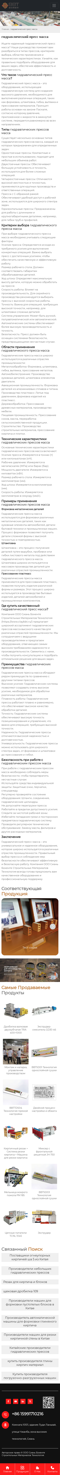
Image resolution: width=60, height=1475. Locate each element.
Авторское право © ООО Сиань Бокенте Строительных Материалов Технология (23, 1454)
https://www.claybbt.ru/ (17, 621)
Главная (5, 29)
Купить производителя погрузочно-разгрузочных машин (30, 1376)
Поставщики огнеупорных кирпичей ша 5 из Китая (30, 1257)
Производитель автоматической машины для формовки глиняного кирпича (30, 1321)
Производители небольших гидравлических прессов (30, 1270)
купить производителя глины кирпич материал (30, 1363)
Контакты (52, 1469)
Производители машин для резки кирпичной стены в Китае (30, 1336)
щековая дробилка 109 (20, 1291)
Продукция (22, 1469)
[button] (53, 926)
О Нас (37, 1469)
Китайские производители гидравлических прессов (30, 1349)
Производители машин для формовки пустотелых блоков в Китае (30, 1304)
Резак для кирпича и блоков (25, 1282)
